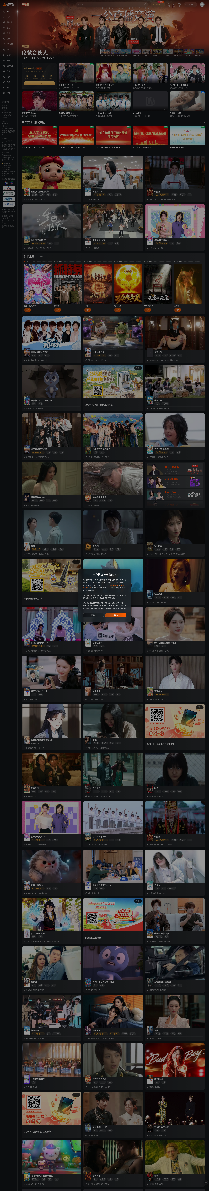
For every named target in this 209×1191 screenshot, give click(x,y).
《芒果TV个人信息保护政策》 (110, 585)
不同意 (93, 615)
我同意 (116, 615)
